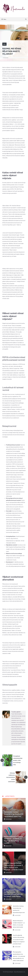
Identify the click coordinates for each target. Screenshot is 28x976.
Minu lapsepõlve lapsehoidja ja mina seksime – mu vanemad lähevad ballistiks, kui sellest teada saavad (19, 956)
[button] (26, 19)
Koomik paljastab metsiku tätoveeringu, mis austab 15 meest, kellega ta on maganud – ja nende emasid (19, 939)
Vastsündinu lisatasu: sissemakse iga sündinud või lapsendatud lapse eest (13, 814)
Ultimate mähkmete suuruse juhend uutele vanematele (10, 777)
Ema (4, 44)
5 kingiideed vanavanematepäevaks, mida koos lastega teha (17, 760)
